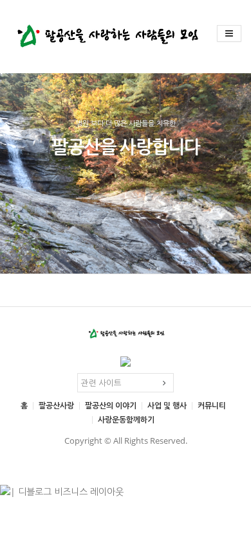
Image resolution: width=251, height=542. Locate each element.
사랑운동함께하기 (126, 419)
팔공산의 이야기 (110, 405)
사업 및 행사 (167, 405)
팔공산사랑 (56, 405)
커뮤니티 (212, 405)
